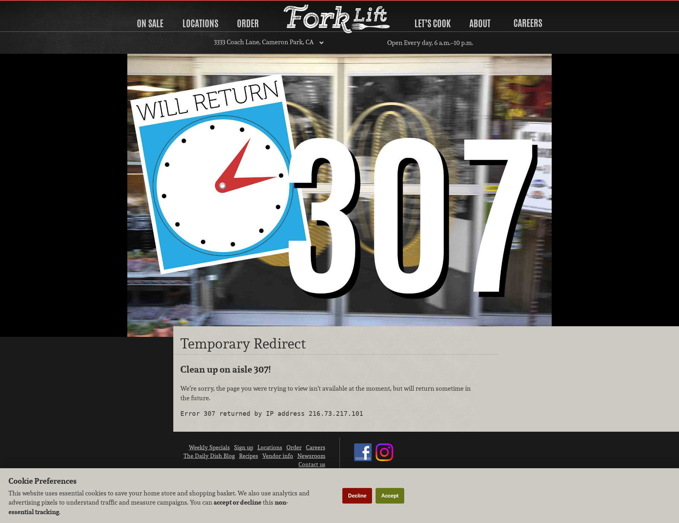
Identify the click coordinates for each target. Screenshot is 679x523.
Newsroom (311, 455)
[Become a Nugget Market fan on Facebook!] (363, 458)
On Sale (150, 23)
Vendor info (277, 455)
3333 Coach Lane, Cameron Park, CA (264, 42)
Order (248, 23)
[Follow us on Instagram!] (384, 458)
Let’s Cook (432, 23)
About (480, 23)
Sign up (243, 447)
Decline (357, 496)
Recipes (248, 455)
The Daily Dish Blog (209, 455)
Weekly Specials (209, 447)
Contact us (311, 464)
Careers (527, 23)
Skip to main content (33, 6)
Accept (390, 496)
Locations (200, 23)
